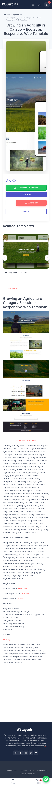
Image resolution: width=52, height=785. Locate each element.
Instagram (25, 753)
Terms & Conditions (27, 774)
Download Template (26, 440)
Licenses (23, 771)
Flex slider (23, 588)
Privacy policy (42, 771)
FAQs (32, 771)
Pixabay (6, 639)
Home (7, 14)
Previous (4, 258)
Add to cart (33, 203)
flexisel (20, 598)
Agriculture (17, 14)
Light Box (25, 593)
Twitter (15, 753)
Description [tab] (11, 288)
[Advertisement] (26, 693)
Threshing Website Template (15, 272)
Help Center (12, 771)
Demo (26, 211)
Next (47, 258)
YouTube (36, 753)
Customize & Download (27, 187)
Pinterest (31, 753)
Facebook (20, 753)
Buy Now (26, 194)
